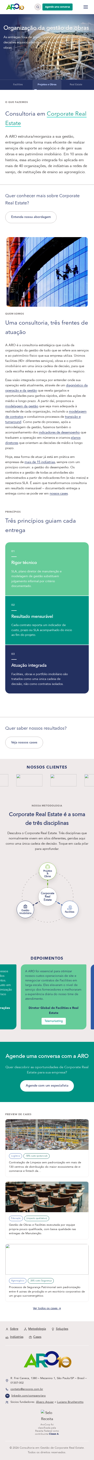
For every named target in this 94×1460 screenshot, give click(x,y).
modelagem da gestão (21, 406)
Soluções (62, 1328)
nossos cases (59, 493)
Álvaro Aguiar (45, 1402)
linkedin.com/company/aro (28, 1396)
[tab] (18, 85)
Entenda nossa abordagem (31, 216)
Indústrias (16, 1337)
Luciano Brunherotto (70, 1402)
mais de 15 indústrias (39, 462)
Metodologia (37, 1328)
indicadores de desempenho (59, 432)
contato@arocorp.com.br (26, 1389)
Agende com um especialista (47, 1085)
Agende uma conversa (57, 7)
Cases (37, 1337)
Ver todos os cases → (47, 1308)
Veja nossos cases (24, 742)
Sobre (14, 1328)
